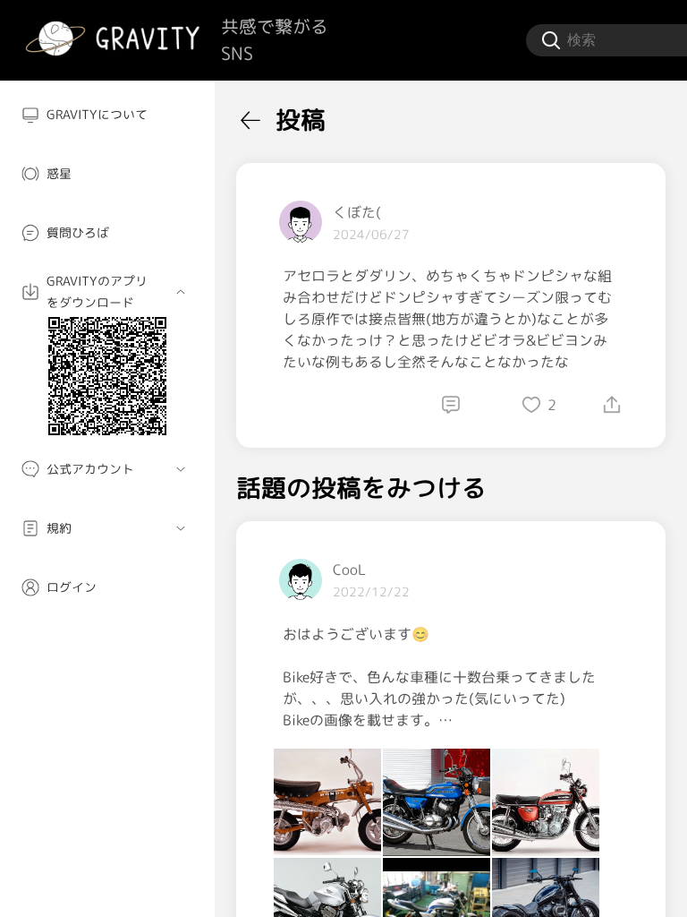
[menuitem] (107, 115)
